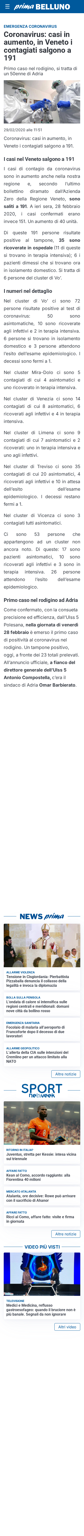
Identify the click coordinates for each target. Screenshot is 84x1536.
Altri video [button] (67, 1327)
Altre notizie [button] (65, 1074)
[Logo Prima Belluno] (42, 6)
